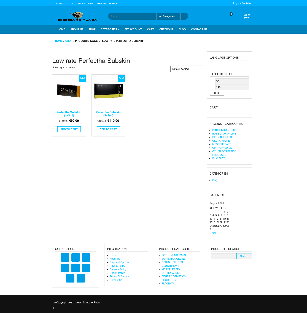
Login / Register (242, 3)
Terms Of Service (119, 276)
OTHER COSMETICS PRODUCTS (224, 152)
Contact (61, 3)
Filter (217, 93)
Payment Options (97, 3)
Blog (182, 29)
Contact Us (116, 280)
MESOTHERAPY (221, 144)
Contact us (199, 29)
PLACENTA (218, 158)
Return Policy (117, 273)
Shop (92, 29)
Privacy (113, 3)
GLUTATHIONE (221, 140)
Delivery (80, 3)
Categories (109, 29)
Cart (150, 29)
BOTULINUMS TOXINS (225, 130)
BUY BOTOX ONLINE (224, 133)
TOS (71, 3)
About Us (115, 258)
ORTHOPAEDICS (222, 147)
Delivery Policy (118, 269)
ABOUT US (76, 29)
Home (61, 29)
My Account (133, 29)
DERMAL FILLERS (222, 137)
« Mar (213, 232)
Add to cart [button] (69, 129)
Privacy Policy (117, 265)
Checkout (166, 29)
